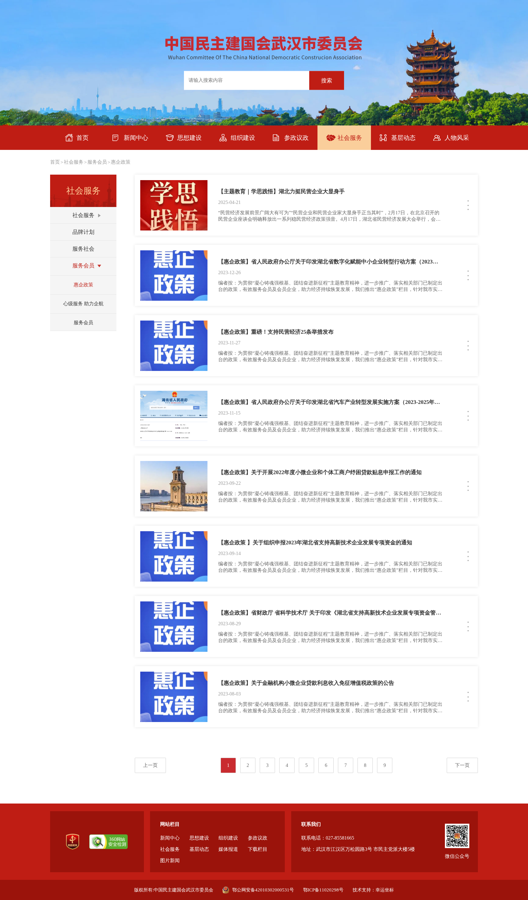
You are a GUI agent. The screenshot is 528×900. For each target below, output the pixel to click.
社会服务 (73, 162)
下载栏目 (257, 849)
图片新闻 (170, 860)
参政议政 (257, 837)
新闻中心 (170, 837)
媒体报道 (228, 849)
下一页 (462, 765)
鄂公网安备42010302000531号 (263, 889)
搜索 (326, 80)
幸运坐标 (385, 889)
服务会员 (97, 162)
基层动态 (199, 849)
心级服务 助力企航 (83, 303)
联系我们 (311, 824)
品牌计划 (83, 232)
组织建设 (228, 837)
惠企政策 (120, 162)
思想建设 (199, 837)
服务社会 (83, 249)
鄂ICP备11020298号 (323, 889)
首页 (55, 162)
